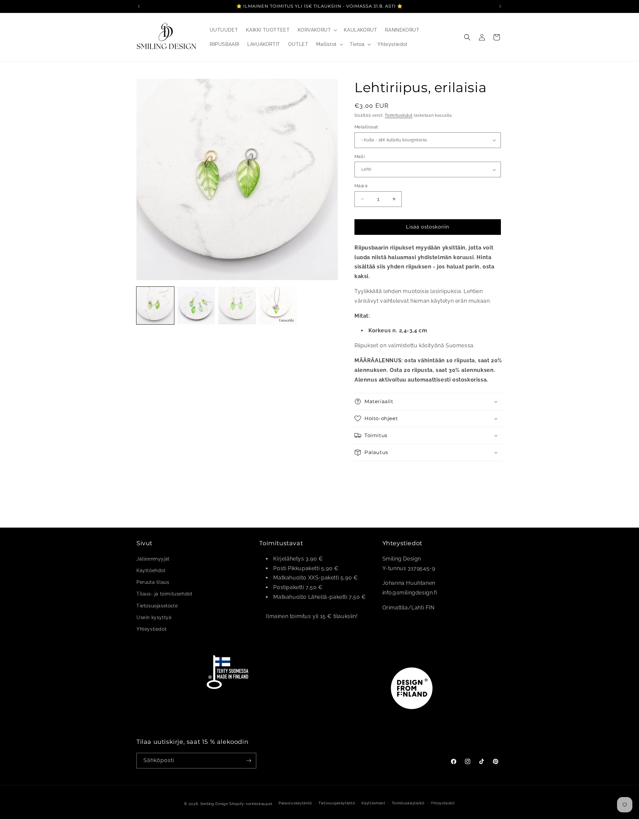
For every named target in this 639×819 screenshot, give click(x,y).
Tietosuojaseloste (157, 605)
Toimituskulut (398, 115)
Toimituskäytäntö (408, 803)
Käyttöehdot (151, 570)
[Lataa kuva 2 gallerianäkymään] (196, 305)
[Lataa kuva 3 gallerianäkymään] (237, 305)
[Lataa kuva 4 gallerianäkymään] (278, 305)
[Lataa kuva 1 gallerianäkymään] (155, 305)
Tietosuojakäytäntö (337, 803)
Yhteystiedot (151, 629)
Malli (359, 156)
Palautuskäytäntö (295, 803)
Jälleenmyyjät (153, 559)
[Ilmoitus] (500, 6)
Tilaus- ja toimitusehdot (164, 593)
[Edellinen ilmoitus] (138, 6)
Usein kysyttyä (153, 617)
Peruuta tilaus (152, 582)
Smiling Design (214, 804)
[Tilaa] (248, 760)
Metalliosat (366, 126)
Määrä (360, 185)
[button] (317, 30)
